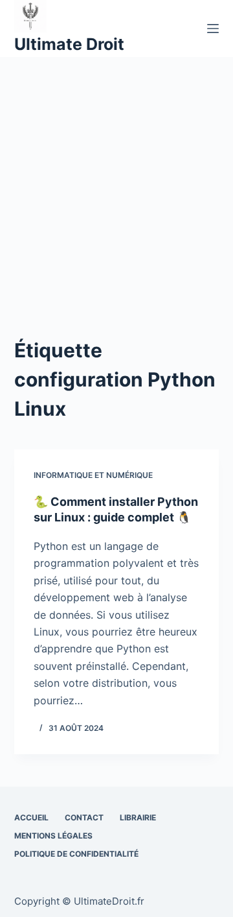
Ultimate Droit (69, 44)
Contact (84, 817)
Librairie (138, 817)
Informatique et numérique (93, 475)
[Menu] (213, 28)
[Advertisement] (116, 180)
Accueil (31, 817)
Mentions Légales (53, 835)
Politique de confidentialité (76, 854)
